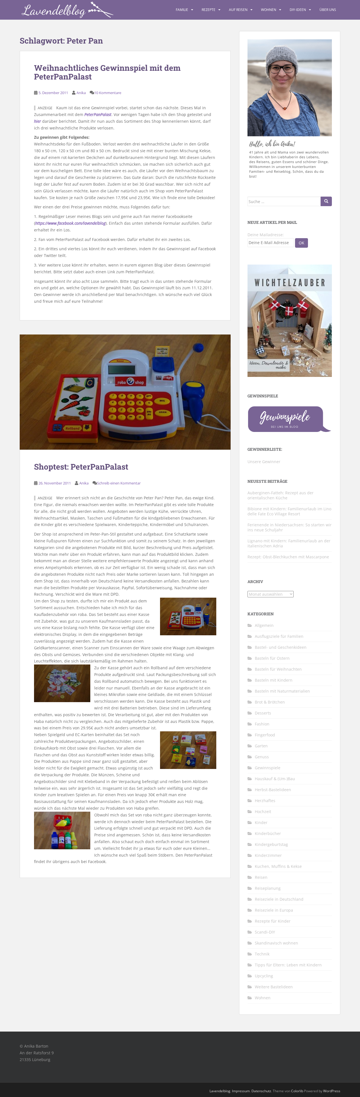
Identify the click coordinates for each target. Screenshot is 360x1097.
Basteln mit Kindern (273, 680)
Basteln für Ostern (272, 658)
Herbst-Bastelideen (273, 789)
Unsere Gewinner (264, 461)
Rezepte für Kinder (273, 921)
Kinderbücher (268, 833)
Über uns (328, 9)
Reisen (261, 877)
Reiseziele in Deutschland (279, 899)
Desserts (263, 713)
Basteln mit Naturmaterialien (282, 691)
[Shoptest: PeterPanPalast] (125, 392)
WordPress (331, 1091)
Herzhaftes (265, 800)
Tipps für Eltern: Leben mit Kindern (288, 965)
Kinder (261, 822)
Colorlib (297, 1091)
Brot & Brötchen (270, 702)
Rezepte (208, 9)
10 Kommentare (107, 92)
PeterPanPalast (97, 114)
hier (37, 121)
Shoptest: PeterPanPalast (81, 466)
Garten (261, 745)
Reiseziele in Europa (274, 910)
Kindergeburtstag (271, 844)
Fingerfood (265, 735)
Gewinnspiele (267, 767)
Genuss (262, 756)
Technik (262, 954)
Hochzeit (263, 811)
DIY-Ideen (298, 9)
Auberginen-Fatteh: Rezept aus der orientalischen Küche (281, 495)
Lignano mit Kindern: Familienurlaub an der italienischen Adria (289, 543)
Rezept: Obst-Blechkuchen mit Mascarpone (288, 556)
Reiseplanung (268, 888)
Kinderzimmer (268, 855)
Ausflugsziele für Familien (279, 636)
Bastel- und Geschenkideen (281, 647)
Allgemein (264, 625)
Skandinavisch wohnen (276, 943)
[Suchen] (326, 201)
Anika (81, 92)
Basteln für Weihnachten (278, 669)
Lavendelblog (220, 1091)
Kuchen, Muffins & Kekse (278, 866)
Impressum (241, 1091)
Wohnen (268, 9)
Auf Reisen (238, 9)
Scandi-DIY (265, 932)
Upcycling (264, 975)
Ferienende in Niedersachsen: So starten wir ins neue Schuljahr (290, 527)
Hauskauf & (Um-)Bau (275, 778)
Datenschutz (261, 1091)
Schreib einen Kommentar (119, 483)
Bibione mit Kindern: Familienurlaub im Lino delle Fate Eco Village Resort (289, 511)
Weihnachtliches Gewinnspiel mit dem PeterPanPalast (107, 72)
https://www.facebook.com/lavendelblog (70, 223)
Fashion (262, 724)
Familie (182, 9)
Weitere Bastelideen (274, 986)
